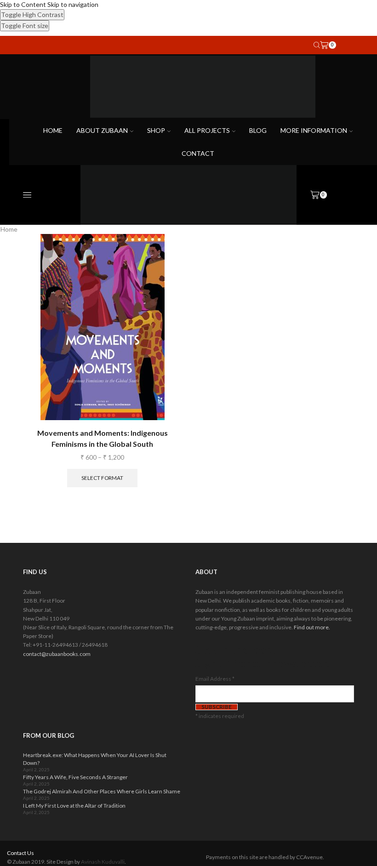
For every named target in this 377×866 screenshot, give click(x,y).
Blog (258, 130)
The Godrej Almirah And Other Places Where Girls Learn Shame (101, 791)
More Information (313, 130)
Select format (102, 477)
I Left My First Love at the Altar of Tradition (74, 805)
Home (53, 130)
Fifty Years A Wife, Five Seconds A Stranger (75, 777)
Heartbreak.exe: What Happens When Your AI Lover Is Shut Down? (94, 759)
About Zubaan (102, 130)
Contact (198, 153)
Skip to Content (23, 4)
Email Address (214, 678)
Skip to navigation (72, 4)
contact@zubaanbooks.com (57, 653)
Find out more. (312, 627)
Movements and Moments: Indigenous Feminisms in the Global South (102, 438)
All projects (207, 130)
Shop (156, 130)
